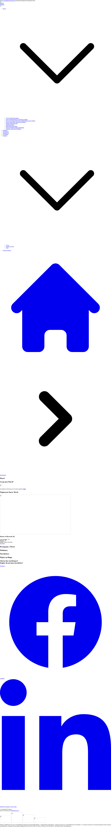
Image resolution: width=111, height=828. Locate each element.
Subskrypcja (6, 133)
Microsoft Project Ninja (11, 126)
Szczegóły (2, 543)
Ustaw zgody (13, 806)
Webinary (5, 130)
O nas (7, 245)
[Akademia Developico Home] (7, 0)
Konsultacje (6, 131)
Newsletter (5, 134)
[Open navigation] (0, 6)
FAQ (7, 247)
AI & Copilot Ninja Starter (12, 118)
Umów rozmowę (7, 250)
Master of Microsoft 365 (12, 123)
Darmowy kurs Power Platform (13, 129)
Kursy (4, 8)
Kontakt (5, 135)
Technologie (3, 475)
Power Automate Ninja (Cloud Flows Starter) (17, 119)
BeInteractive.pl (15, 810)
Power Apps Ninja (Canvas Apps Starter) (16, 122)
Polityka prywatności (5, 806)
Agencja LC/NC (10, 246)
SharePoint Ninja (10, 125)
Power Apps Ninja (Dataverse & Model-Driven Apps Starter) (20, 120)
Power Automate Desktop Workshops (15, 127)
